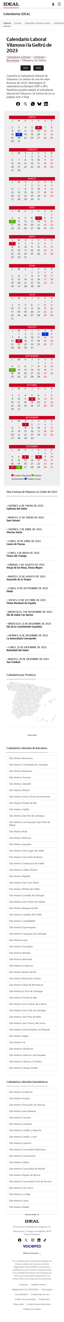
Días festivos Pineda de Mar (23, 803)
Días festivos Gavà (18, 940)
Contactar (23, 1285)
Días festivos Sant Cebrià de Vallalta (27, 902)
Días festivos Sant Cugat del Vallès (26, 851)
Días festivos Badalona (20, 771)
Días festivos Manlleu (20, 953)
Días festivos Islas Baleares (22, 1111)
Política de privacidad (25, 1299)
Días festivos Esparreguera (22, 927)
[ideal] (32, 1221)
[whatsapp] (33, 104)
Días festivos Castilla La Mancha (25, 1130)
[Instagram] (32, 1240)
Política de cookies (32, 1309)
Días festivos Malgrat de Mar (23, 908)
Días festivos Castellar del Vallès (25, 915)
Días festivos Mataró (19, 790)
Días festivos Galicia (19, 1162)
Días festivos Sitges (18, 1036)
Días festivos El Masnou (21, 966)
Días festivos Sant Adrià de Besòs (26, 857)
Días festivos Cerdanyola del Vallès (26, 863)
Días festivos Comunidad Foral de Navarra (30, 1181)
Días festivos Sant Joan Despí (24, 883)
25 (12, 467)
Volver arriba (30, 1215)
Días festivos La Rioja (19, 1194)
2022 (25, 68)
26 (18, 467)
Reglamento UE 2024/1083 (25, 1290)
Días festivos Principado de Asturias (27, 1105)
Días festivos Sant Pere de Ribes (25, 1017)
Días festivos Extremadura (22, 1156)
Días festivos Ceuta (18, 1201)
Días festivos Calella (19, 809)
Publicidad (44, 1299)
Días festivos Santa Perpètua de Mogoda (29, 1030)
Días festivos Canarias (20, 1118)
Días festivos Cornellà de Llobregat (26, 895)
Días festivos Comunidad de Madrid (27, 1169)
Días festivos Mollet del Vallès (24, 889)
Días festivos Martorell (20, 959)
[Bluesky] (39, 104)
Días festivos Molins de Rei (22, 972)
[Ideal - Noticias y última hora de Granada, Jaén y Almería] (11, 4)
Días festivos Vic (17, 1042)
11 (12, 370)
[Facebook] (19, 1240)
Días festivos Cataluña (20, 1143)
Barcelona (13, 60)
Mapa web (19, 1304)
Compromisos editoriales (39, 1304)
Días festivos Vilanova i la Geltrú (25, 1062)
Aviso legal (47, 1290)
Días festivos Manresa (20, 838)
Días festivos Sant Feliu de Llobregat (27, 1010)
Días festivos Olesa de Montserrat (26, 985)
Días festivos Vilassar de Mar (23, 1068)
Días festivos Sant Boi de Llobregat (26, 816)
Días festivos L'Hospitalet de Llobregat (28, 765)
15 (19, 341)
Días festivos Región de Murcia (24, 1175)
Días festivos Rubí (18, 831)
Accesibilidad (21, 1294)
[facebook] (18, 104)
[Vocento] (32, 1246)
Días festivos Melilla (19, 1207)
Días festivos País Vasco (21, 1188)
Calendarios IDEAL (16, 14)
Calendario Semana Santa (37, 23)
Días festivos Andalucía (20, 1092)
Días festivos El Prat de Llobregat (26, 991)
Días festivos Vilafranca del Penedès (27, 1055)
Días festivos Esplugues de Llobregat (27, 934)
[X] (25, 104)
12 (32, 399)
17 (19, 134)
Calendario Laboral (19, 56)
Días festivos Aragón (19, 1098)
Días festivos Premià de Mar (23, 998)
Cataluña (39, 56)
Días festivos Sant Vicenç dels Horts (27, 1023)
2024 (38, 68)
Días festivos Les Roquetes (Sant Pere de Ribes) (29, 823)
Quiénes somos (38, 1285)
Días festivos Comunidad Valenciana (27, 1149)
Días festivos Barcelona (21, 758)
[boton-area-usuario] (53, 4)
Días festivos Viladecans (21, 1049)
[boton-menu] (59, 4)
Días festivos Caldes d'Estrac (23, 870)
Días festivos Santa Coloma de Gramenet (29, 797)
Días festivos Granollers (21, 947)
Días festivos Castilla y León (23, 1137)
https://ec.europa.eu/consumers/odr (35, 1279)
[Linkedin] (46, 104)
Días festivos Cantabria (20, 1124)
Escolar (17, 23)
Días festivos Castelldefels (22, 921)
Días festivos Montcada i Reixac (25, 978)
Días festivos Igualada (20, 844)
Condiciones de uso (40, 1294)
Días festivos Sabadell (20, 784)
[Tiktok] (45, 1240)
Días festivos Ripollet (19, 876)
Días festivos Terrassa (20, 777)
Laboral (7, 23)
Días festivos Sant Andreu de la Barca (28, 1004)
